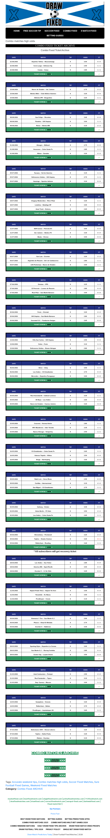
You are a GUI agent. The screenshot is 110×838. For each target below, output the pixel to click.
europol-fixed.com (74, 801)
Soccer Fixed (52, 31)
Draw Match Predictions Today (40, 834)
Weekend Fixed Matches (43, 785)
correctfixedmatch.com (55, 801)
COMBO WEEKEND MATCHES (22, 826)
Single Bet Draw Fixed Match (77, 829)
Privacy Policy (53, 829)
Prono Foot (55, 814)
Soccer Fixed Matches (81, 781)
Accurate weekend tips (24, 781)
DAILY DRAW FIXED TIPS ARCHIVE (52, 826)
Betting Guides (55, 35)
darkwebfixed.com (92, 801)
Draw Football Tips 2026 (31, 829)
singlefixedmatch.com (52, 799)
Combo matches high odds (53, 781)
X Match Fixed (88, 31)
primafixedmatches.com (73, 799)
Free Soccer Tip (32, 31)
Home (17, 31)
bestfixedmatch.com (33, 799)
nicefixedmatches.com (20, 801)
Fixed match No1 (54, 804)
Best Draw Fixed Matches (32, 819)
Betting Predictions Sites (77, 819)
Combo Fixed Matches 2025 (35, 822)
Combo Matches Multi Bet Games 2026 (69, 822)
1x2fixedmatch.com (93, 799)
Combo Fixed (70, 31)
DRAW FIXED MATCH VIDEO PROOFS (84, 826)
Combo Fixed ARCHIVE (30, 788)
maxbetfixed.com (15, 799)
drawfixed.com (37, 801)
